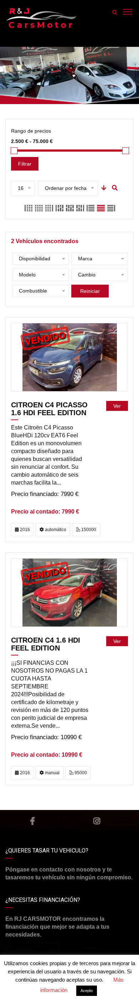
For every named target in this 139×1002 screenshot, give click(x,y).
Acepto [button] (87, 990)
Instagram (97, 821)
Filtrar (24, 164)
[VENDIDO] (69, 357)
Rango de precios (31, 131)
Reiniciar (90, 291)
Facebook (32, 821)
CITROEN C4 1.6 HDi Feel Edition (45, 644)
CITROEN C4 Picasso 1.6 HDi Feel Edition (49, 409)
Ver (117, 406)
